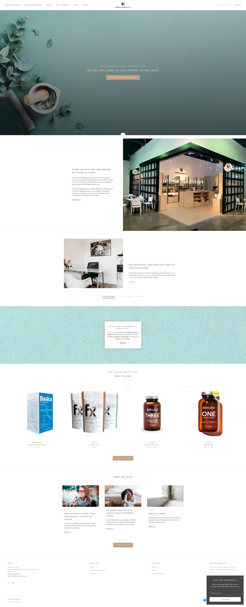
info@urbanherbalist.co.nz (19, 576)
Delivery (154, 567)
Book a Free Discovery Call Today (123, 77)
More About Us (76, 200)
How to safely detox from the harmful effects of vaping (80, 516)
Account (221, 5)
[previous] (6, 414)
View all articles (123, 545)
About (75, 5)
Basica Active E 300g (37, 445)
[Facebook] (8, 583)
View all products (123, 458)
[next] (240, 414)
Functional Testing (13, 5)
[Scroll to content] (123, 135)
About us (92, 567)
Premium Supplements (33, 5)
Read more (67, 532)
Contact (85, 5)
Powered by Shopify (13, 602)
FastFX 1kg (94, 445)
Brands (49, 5)
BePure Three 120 (151, 445)
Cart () (238, 5)
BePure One (208, 445)
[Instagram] (12, 583)
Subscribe (225, 599)
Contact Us (93, 573)
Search (229, 5)
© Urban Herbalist (14, 599)
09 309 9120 (16, 574)
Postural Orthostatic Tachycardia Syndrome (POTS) (120, 513)
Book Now (132, 282)
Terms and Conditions (158, 573)
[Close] (241, 578)
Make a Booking (62, 5)
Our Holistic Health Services (98, 570)
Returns (154, 570)
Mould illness (157, 513)
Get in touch (111, 332)
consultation (133, 337)
